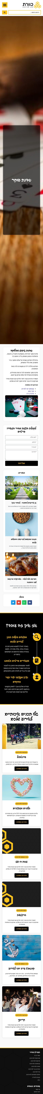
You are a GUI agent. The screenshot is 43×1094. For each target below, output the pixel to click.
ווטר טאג (31, 391)
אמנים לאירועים (21, 910)
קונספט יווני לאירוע (28, 389)
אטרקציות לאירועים (21, 752)
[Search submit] (4, 12)
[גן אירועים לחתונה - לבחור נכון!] (21, 488)
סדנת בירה (30, 394)
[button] (4, 5)
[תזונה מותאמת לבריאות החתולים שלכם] (21, 524)
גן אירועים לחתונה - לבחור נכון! (24, 503)
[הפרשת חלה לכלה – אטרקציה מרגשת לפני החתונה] (21, 564)
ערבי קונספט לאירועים (21, 857)
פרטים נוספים (21, 769)
